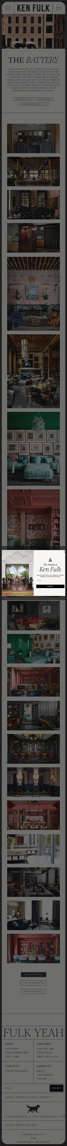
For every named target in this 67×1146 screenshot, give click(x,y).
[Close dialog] (65, 552)
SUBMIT (50, 586)
